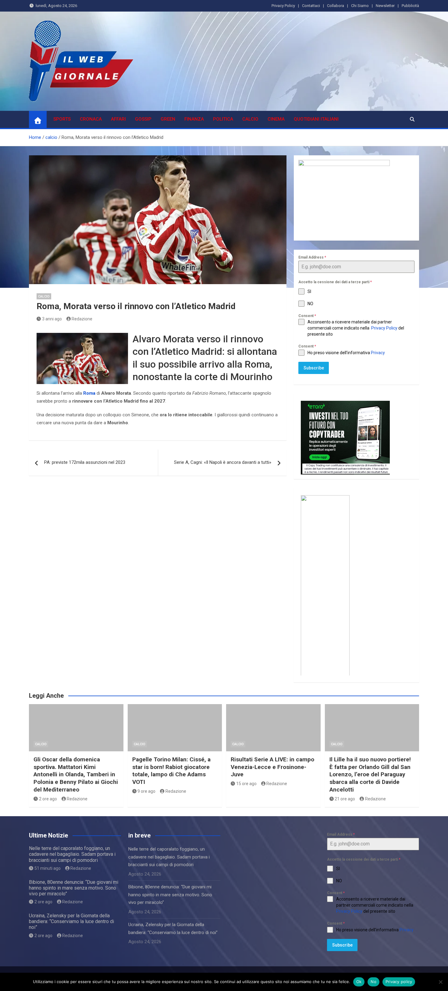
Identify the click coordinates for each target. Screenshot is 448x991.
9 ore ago (146, 791)
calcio (250, 119)
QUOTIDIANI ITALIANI (316, 119)
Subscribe (314, 367)
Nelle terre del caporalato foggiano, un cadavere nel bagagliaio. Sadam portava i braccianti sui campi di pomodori (72, 854)
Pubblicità (410, 5)
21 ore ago (345, 798)
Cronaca (91, 119)
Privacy (378, 352)
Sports (62, 119)
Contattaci (311, 5)
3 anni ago (52, 318)
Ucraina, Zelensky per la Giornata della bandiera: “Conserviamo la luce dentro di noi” (71, 921)
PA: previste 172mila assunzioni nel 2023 (84, 462)
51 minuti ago (47, 868)
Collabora (335, 5)
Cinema (276, 119)
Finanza (194, 119)
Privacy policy (399, 981)
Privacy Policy (283, 5)
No (373, 981)
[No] (440, 982)
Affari (118, 119)
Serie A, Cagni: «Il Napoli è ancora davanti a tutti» (222, 462)
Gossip (143, 119)
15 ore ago (246, 783)
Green (168, 119)
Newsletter (385, 5)
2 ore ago (48, 798)
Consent (307, 316)
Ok (359, 981)
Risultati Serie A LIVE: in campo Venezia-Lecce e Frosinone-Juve (272, 767)
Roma (89, 393)
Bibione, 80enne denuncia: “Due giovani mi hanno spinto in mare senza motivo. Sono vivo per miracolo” (73, 888)
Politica (223, 119)
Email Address (312, 257)
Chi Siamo (360, 5)
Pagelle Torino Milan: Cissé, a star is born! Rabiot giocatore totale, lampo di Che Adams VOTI (171, 770)
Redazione (82, 318)
